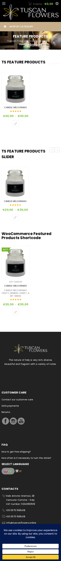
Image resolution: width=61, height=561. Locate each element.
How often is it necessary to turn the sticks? (26, 458)
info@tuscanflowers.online (21, 522)
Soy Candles (15, 282)
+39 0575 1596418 (15, 510)
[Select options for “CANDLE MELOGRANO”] (16, 123)
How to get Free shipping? (16, 451)
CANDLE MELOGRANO (15, 107)
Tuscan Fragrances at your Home (28, 41)
